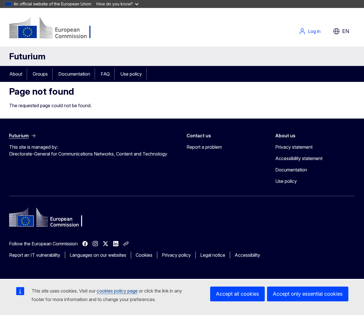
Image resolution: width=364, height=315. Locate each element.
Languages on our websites (98, 255)
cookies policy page (117, 291)
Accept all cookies (237, 294)
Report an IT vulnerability (34, 255)
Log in (314, 31)
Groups (40, 74)
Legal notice (212, 255)
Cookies (144, 255)
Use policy (131, 74)
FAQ (105, 74)
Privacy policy (176, 255)
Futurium (27, 56)
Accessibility (247, 255)
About (15, 74)
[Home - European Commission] (55, 28)
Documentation (74, 74)
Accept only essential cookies (308, 294)
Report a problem (204, 147)
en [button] (345, 31)
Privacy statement (294, 147)
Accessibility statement (298, 158)
